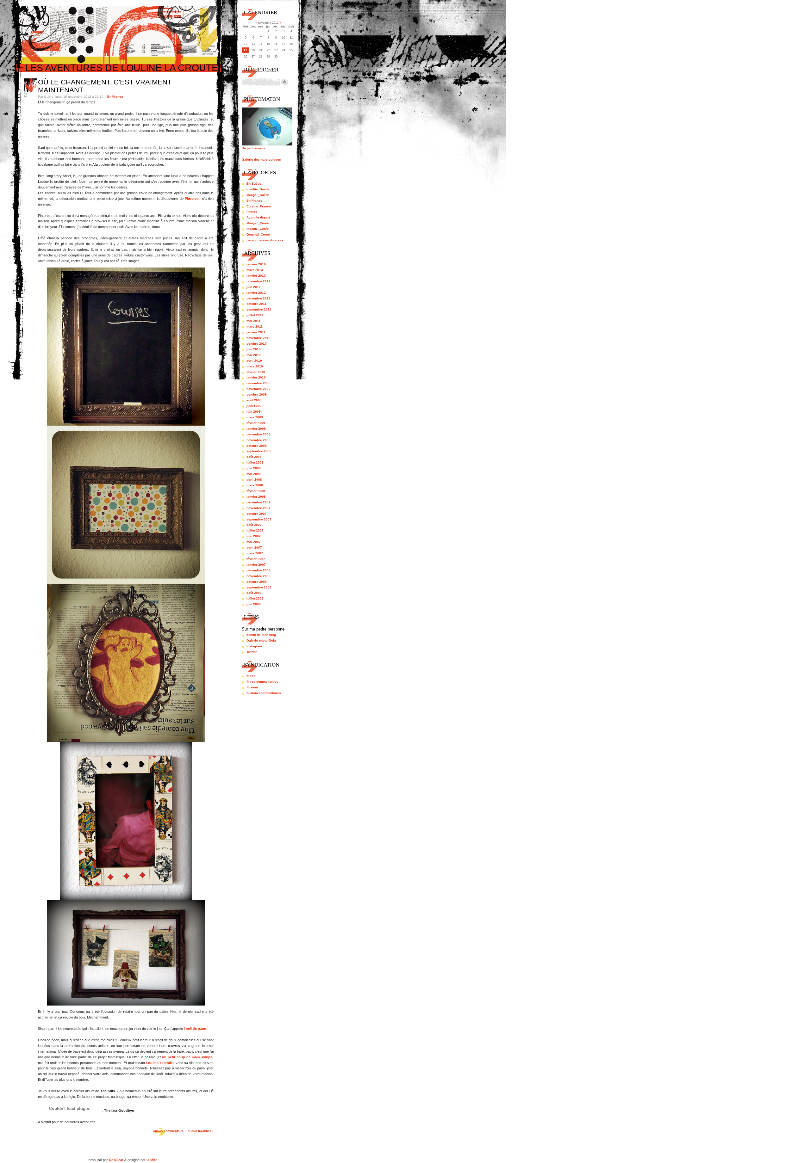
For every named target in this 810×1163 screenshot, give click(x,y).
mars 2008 (254, 485)
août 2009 (254, 400)
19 (245, 50)
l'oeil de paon (195, 1029)
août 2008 (254, 456)
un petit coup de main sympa (187, 1057)
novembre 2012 (258, 281)
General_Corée (258, 234)
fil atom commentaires (263, 693)
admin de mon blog (261, 635)
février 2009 (255, 423)
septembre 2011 (258, 309)
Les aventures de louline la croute (121, 68)
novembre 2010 (258, 338)
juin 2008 (253, 468)
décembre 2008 (258, 434)
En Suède (253, 183)
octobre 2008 (256, 445)
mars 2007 (254, 553)
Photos (251, 211)
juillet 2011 (254, 315)
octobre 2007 (256, 513)
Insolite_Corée (257, 229)
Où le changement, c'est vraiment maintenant (104, 86)
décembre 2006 (258, 570)
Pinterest (192, 198)
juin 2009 (253, 411)
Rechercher (261, 70)
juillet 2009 (255, 406)
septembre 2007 (258, 519)
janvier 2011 (255, 332)
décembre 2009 (258, 383)
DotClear (116, 1160)
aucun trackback (201, 1131)
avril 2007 (254, 547)
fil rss (250, 676)
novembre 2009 (258, 389)
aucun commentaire (168, 1131)
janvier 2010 (256, 377)
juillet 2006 (255, 598)
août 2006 (254, 592)
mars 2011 (254, 326)
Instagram (254, 646)
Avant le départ (258, 217)
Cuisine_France (258, 206)
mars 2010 (254, 366)
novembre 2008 (258, 440)
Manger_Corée (257, 223)
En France (115, 96)
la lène (151, 1160)
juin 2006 (253, 604)
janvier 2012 (256, 292)
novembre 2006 (258, 576)
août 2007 (254, 524)
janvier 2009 (256, 428)
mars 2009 (254, 417)
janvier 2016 (256, 264)
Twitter (251, 652)
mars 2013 (254, 270)
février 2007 (255, 559)
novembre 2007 (258, 508)
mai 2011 (253, 321)
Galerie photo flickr (261, 640)
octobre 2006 (256, 581)
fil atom (252, 687)
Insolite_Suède (258, 189)
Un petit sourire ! (254, 148)
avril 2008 (254, 479)
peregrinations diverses (265, 240)
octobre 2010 (256, 343)
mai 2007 (253, 542)
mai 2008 (253, 474)
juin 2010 (253, 349)
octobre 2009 (256, 394)
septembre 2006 (258, 587)
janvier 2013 (256, 275)
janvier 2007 (256, 564)
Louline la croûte (160, 1063)
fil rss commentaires (262, 681)
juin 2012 (253, 287)
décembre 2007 (258, 502)
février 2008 (255, 491)
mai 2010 (253, 355)
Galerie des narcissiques (261, 159)
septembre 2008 (258, 451)
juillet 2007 (255, 530)
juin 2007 (253, 536)
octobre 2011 (256, 303)
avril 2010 (254, 360)
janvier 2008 (256, 496)
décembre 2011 (258, 298)
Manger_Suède (258, 195)
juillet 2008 (255, 462)
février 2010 (255, 372)
